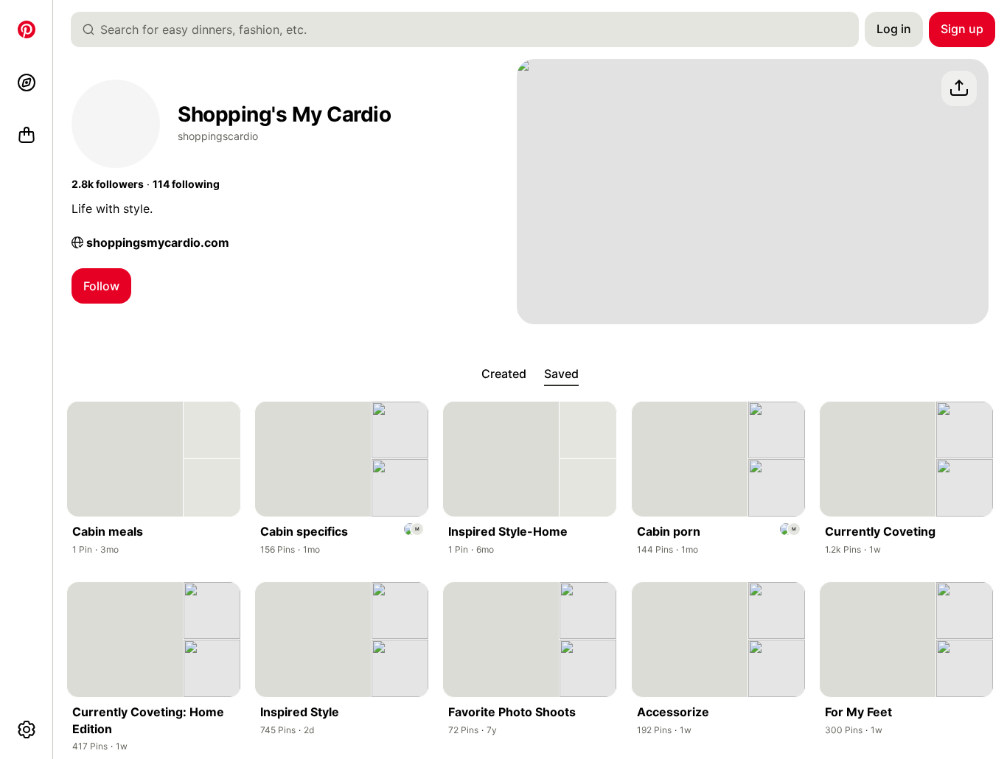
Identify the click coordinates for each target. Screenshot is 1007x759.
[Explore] (26, 82)
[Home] (26, 29)
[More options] (26, 729)
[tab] (504, 374)
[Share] (959, 88)
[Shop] (26, 135)
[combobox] (470, 29)
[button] (108, 184)
